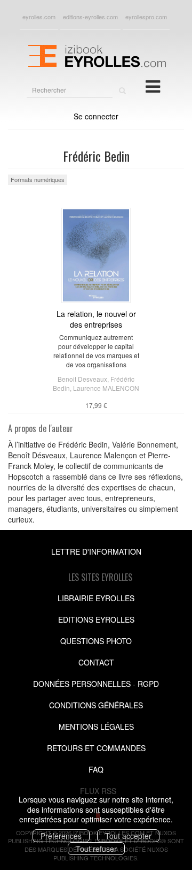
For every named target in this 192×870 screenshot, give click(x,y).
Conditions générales (96, 705)
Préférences (61, 835)
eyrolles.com (38, 16)
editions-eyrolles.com (90, 16)
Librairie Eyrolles (96, 598)
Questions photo (96, 641)
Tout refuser (96, 848)
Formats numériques (38, 179)
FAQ (96, 769)
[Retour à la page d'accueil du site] (96, 55)
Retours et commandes (96, 748)
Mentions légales (96, 726)
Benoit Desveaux (82, 378)
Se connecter (96, 116)
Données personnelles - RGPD (96, 683)
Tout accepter (128, 835)
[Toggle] (153, 85)
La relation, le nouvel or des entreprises (96, 319)
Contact (96, 662)
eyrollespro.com (146, 16)
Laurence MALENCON (106, 387)
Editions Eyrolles (96, 619)
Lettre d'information (96, 551)
